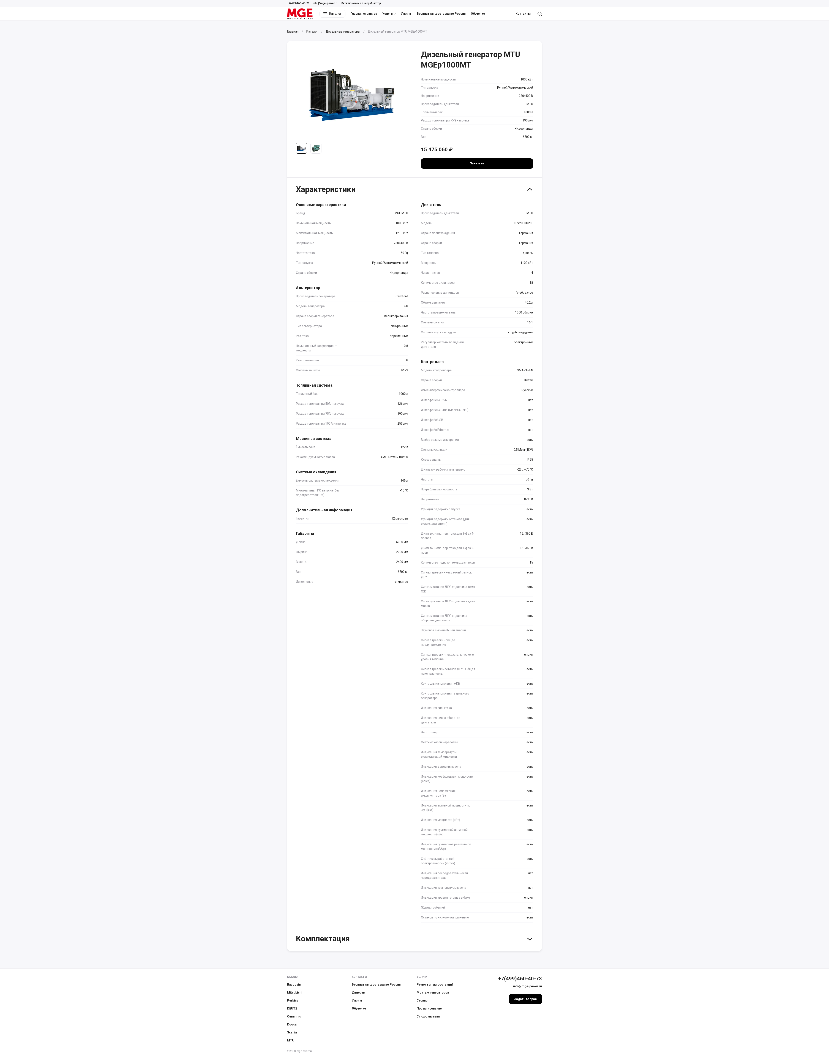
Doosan (292, 1024)
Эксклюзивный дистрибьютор (361, 3)
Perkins (292, 1000)
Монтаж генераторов (433, 992)
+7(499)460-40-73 (298, 3)
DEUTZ (292, 1008)
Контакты (523, 13)
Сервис (422, 1000)
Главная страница (364, 13)
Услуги (387, 13)
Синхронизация (428, 1016)
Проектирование (429, 1008)
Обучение (478, 13)
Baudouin (294, 984)
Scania (292, 1032)
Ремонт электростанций (435, 984)
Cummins (294, 1016)
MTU (290, 1040)
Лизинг (406, 13)
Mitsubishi (294, 992)
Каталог (293, 976)
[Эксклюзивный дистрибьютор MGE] (300, 14)
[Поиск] (540, 14)
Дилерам (358, 992)
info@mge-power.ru (325, 3)
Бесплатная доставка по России (441, 13)
